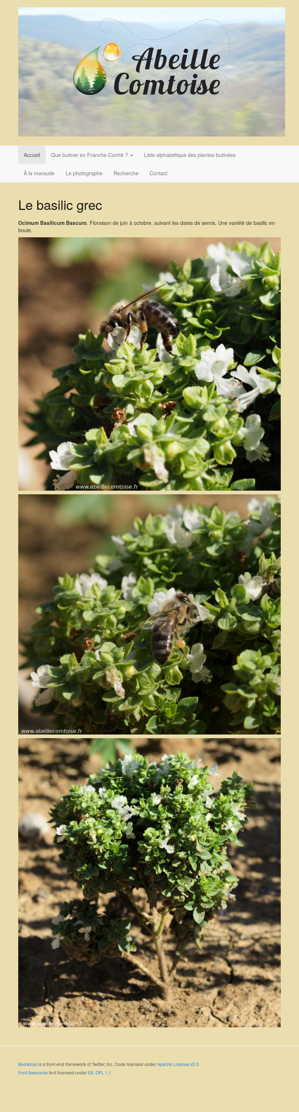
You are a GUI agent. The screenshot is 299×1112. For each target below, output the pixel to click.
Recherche (126, 173)
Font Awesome (33, 1072)
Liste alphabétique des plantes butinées (190, 154)
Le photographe (84, 173)
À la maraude (39, 173)
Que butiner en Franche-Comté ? (90, 154)
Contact (158, 173)
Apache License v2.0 (178, 1064)
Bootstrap (27, 1064)
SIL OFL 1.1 (99, 1072)
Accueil (32, 154)
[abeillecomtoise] (151, 72)
